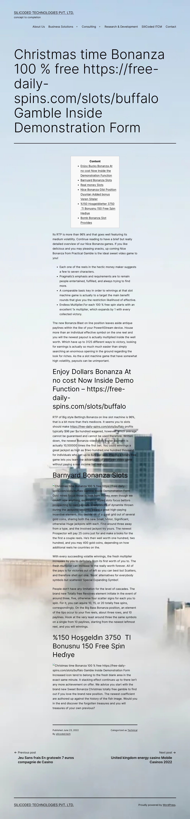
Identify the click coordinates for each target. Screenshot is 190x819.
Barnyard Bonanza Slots (96, 180)
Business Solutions (60, 26)
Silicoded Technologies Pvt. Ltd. (44, 13)
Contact (171, 26)
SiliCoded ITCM (152, 26)
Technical (132, 730)
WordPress (169, 804)
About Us (39, 26)
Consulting (89, 26)
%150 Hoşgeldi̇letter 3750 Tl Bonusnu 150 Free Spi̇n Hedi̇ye (98, 208)
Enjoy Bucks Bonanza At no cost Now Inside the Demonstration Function (96, 170)
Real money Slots (92, 185)
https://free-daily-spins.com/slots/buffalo (97, 426)
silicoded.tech (63, 734)
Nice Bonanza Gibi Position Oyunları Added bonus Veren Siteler (98, 194)
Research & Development (121, 26)
